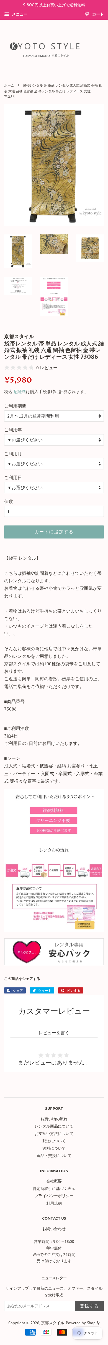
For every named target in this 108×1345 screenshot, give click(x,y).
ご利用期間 (15, 406)
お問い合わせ (54, 1228)
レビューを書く (54, 1032)
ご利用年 (13, 430)
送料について (54, 1148)
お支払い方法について (54, 1133)
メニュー (19, 14)
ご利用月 (13, 453)
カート (97, 14)
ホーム (9, 85)
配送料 (20, 391)
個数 (8, 501)
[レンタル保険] (54, 963)
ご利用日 (13, 477)
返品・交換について (54, 1155)
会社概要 (54, 1181)
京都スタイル (52, 1322)
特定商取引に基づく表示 (54, 1188)
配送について (54, 1140)
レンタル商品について (54, 1126)
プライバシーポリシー (54, 1195)
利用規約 (54, 1203)
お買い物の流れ (54, 1118)
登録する (89, 1306)
